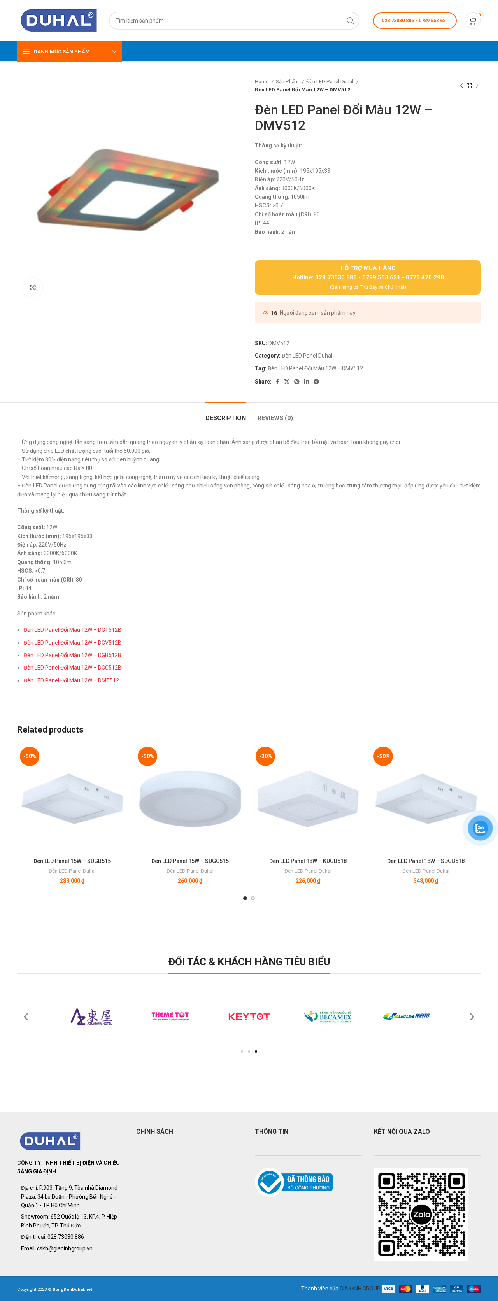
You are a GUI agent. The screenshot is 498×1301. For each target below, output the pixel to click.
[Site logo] (59, 20)
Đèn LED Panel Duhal (330, 81)
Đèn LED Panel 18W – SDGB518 (426, 861)
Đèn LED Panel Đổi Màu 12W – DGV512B (72, 643)
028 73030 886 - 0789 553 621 (415, 20)
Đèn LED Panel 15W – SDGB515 (72, 861)
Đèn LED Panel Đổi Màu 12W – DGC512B (72, 668)
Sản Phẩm (288, 81)
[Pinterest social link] (297, 382)
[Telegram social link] (316, 382)
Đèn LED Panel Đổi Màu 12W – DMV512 (315, 368)
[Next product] (477, 85)
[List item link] (70, 1237)
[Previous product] (461, 85)
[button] (242, 1051)
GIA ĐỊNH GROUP (360, 1288)
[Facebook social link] (278, 382)
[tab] (225, 414)
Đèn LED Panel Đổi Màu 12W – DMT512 (71, 680)
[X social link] (287, 382)
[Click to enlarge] (32, 288)
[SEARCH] (350, 21)
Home (262, 81)
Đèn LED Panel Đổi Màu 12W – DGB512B (72, 655)
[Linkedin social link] (306, 382)
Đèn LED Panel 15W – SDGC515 (190, 861)
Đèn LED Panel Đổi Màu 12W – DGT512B (72, 630)
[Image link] (50, 1140)
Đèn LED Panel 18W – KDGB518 (308, 861)
